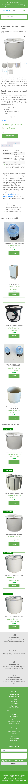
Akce (14, 743)
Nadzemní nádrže (14, 740)
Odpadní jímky (8, 31)
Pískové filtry (14, 736)
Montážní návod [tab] (7, 146)
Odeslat (14, 763)
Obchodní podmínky (14, 716)
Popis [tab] (4, 143)
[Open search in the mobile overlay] (14, 17)
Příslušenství (14, 742)
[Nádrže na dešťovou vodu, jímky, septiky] (6, 11)
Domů (2, 31)
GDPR (14, 725)
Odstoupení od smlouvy (14, 723)
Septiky (14, 735)
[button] (24, 37)
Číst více (3, 120)
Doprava (14, 719)
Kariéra (14, 714)
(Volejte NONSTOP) (14, 5)
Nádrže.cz (16, 775)
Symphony (23, 780)
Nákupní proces (14, 718)
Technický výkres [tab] (13, 143)
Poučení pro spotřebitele (14, 721)
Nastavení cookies (9, 779)
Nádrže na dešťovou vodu (14, 731)
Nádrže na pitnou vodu (14, 738)
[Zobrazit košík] (24, 11)
